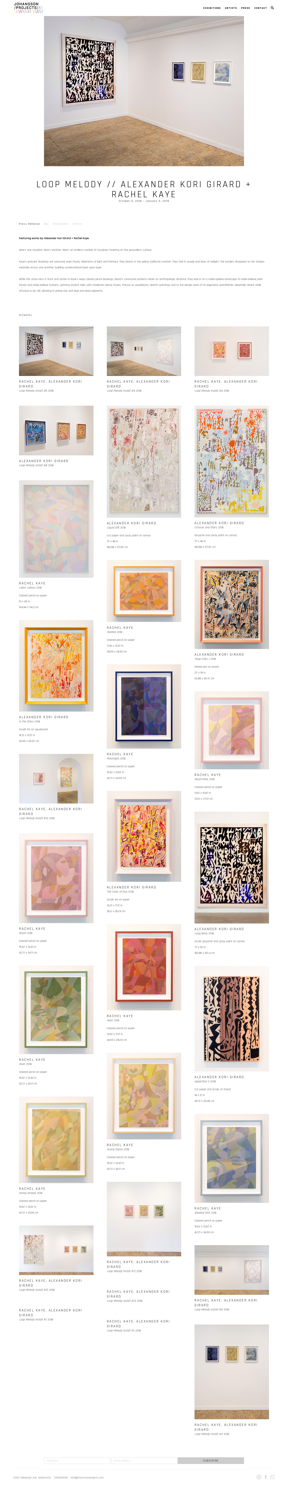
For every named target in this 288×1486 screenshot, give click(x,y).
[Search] (272, 7)
